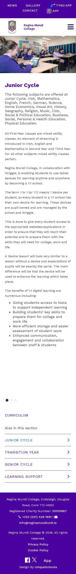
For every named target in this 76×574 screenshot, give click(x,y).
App (55, 11)
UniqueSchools (46, 567)
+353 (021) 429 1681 (37, 517)
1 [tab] (7, 400)
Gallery (33, 5)
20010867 (59, 511)
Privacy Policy (38, 544)
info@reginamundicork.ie (38, 523)
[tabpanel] (38, 380)
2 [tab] (11, 400)
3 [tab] (16, 400)
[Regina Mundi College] (12, 27)
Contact (30, 10)
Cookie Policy (38, 550)
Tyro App (64, 5)
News (12, 5)
